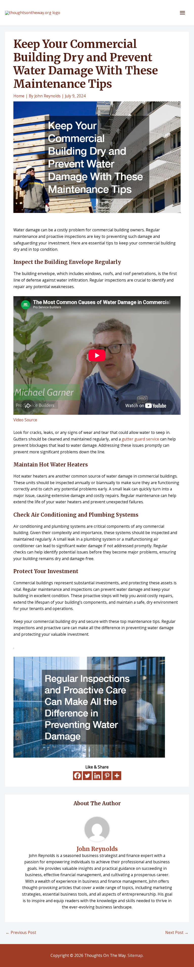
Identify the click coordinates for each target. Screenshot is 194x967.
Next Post (176, 932)
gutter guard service (140, 439)
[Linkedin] (97, 775)
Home (19, 96)
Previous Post (21, 932)
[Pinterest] (107, 775)
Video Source (25, 420)
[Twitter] (87, 775)
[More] (116, 775)
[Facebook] (77, 775)
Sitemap (135, 955)
